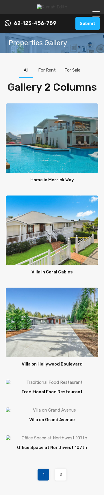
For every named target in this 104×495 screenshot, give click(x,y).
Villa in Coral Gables (52, 272)
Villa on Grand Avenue (52, 419)
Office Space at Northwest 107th (52, 447)
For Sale (72, 70)
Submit (87, 23)
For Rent (47, 70)
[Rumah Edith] (52, 7)
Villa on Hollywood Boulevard (52, 364)
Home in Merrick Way (52, 179)
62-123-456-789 (35, 23)
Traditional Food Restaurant (52, 391)
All (26, 70)
